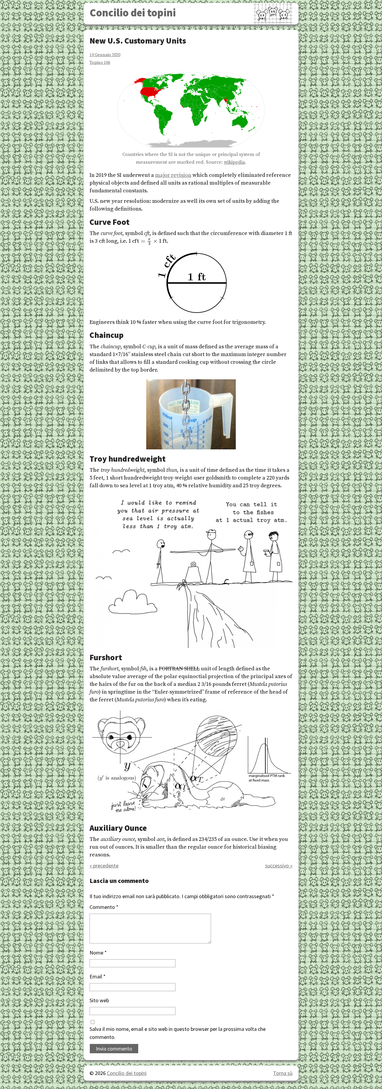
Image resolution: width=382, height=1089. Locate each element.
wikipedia (234, 162)
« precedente (104, 865)
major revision (173, 175)
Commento (104, 907)
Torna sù (282, 1073)
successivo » (278, 865)
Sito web (99, 1000)
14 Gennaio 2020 (105, 55)
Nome (98, 952)
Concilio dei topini (133, 12)
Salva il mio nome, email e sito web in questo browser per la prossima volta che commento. (178, 1032)
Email (98, 976)
